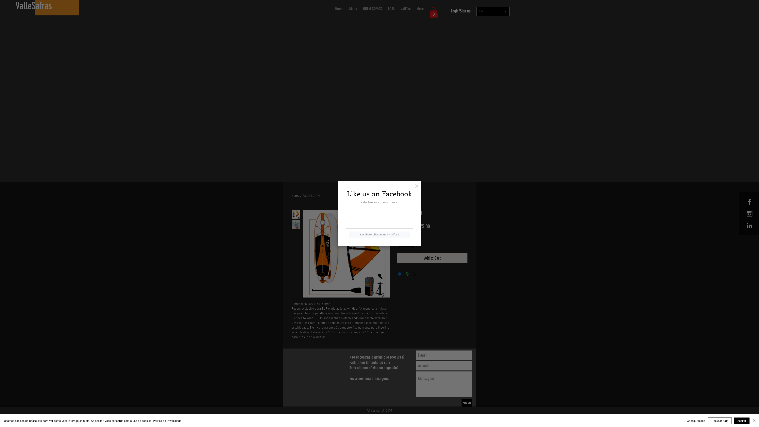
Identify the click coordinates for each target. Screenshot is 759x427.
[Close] (754, 421)
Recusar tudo (720, 421)
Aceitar (741, 421)
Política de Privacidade (167, 421)
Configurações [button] (696, 421)
